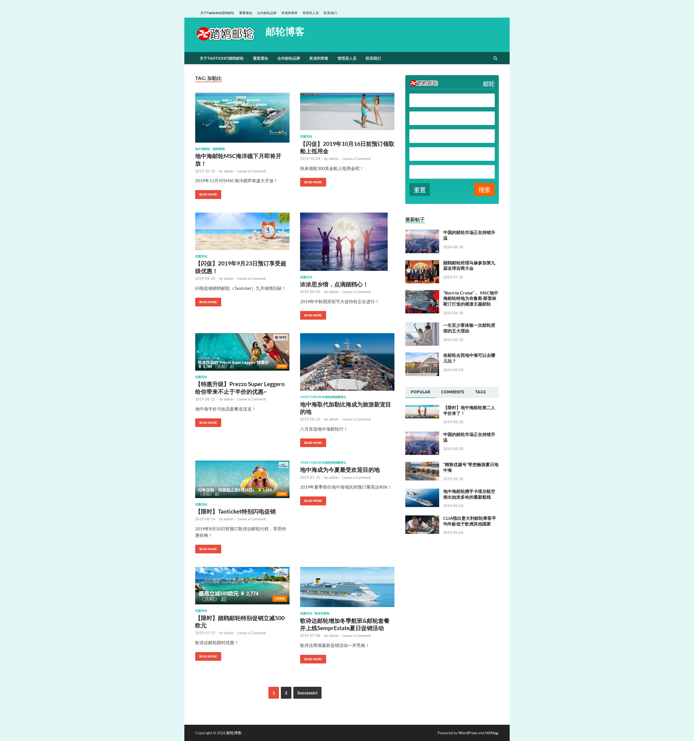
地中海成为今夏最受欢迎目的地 (340, 469)
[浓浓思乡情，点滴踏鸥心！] (347, 244)
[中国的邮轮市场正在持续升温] (422, 232)
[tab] (420, 392)
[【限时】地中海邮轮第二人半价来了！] (422, 407)
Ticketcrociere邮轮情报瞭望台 (323, 397)
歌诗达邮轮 (322, 613)
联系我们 (330, 13)
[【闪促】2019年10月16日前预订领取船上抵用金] (347, 114)
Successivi (307, 692)
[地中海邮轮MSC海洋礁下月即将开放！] (242, 120)
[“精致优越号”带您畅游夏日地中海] (422, 464)
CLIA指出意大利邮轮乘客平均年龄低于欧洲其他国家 (469, 520)
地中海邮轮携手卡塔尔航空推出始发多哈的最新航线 (469, 494)
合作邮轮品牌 (267, 13)
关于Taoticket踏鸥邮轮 (217, 13)
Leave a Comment (251, 171)
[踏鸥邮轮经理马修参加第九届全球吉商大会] (422, 263)
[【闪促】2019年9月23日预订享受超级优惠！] (242, 234)
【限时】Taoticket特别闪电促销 (235, 511)
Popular (420, 392)
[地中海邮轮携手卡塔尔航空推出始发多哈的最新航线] (422, 491)
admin (228, 171)
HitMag (491, 732)
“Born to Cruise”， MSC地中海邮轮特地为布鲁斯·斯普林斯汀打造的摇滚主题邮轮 (470, 298)
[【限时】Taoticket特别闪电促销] (242, 481)
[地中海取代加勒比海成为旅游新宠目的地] (347, 364)
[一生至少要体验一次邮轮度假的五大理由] (422, 325)
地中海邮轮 (202, 149)
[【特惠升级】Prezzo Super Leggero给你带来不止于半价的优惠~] (242, 354)
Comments (452, 392)
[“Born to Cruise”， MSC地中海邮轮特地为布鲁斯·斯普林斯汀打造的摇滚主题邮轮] (422, 293)
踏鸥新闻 (219, 149)
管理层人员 (311, 13)
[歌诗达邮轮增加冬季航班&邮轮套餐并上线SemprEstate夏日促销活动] (347, 589)
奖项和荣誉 (289, 13)
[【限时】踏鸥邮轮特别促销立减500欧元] (242, 588)
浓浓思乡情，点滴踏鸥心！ (334, 284)
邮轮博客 (285, 31)
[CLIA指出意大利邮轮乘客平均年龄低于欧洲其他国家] (422, 518)
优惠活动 (306, 136)
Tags (480, 392)
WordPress (467, 732)
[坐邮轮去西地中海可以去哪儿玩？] (422, 355)
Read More (206, 193)
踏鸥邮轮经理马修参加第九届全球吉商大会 (469, 265)
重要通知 (245, 13)
